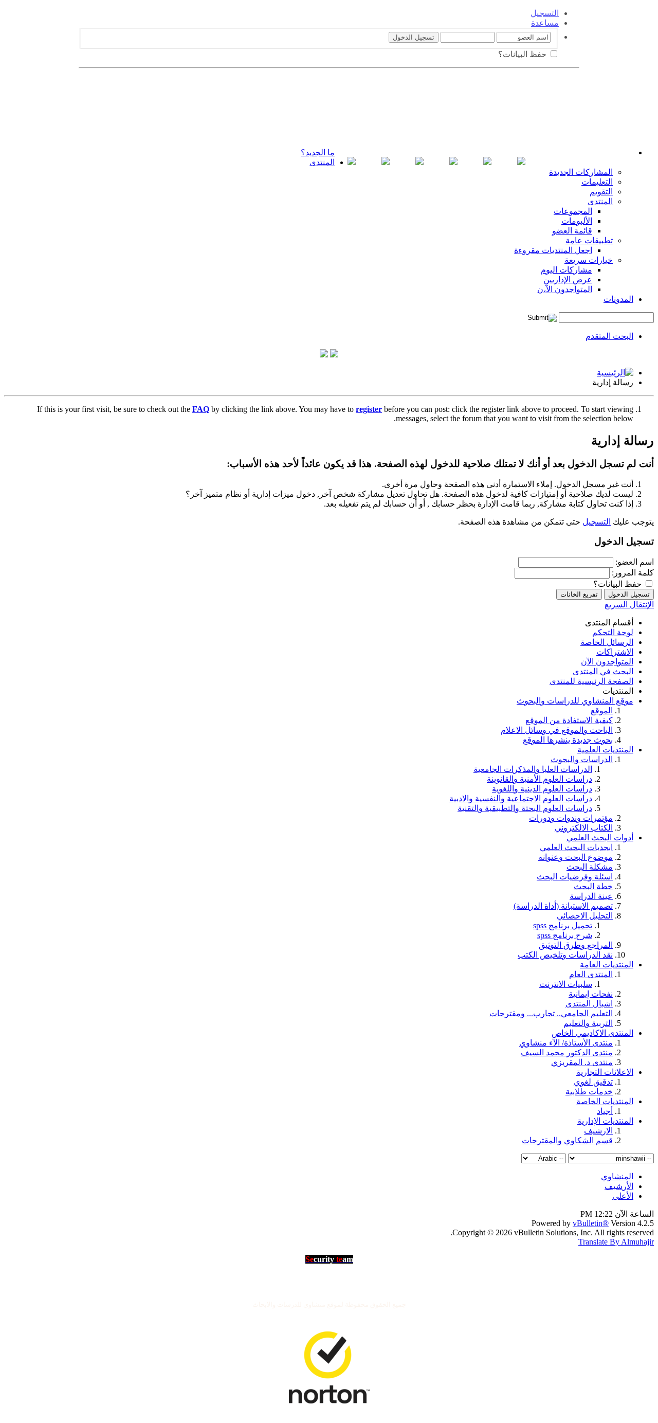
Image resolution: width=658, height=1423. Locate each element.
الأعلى (622, 1196)
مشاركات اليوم (566, 269)
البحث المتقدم (609, 336)
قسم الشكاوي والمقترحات (567, 1140)
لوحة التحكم (612, 632)
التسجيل (545, 13)
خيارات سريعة (588, 260)
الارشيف (598, 1130)
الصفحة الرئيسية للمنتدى (591, 681)
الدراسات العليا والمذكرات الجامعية (532, 769)
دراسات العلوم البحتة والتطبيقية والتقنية (525, 808)
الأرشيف (619, 1186)
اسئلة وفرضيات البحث (575, 876)
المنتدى (322, 162)
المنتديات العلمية (605, 749)
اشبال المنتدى (589, 1003)
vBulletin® (591, 1223)
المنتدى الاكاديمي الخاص (592, 1033)
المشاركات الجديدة (581, 172)
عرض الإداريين (567, 279)
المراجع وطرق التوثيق (576, 945)
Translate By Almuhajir (616, 1241)
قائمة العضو (572, 230)
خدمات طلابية (589, 1091)
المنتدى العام (591, 974)
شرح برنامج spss (564, 935)
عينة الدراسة (591, 896)
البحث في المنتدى (603, 671)
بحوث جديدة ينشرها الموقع (568, 739)
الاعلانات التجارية (604, 1072)
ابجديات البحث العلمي (576, 847)
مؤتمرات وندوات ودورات (571, 818)
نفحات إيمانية (591, 993)
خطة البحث (593, 886)
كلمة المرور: (633, 572)
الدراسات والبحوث (582, 759)
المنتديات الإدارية (605, 1120)
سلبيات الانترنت (565, 984)
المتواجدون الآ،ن (564, 289)
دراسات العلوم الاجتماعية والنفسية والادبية (520, 798)
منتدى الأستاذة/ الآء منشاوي (566, 1042)
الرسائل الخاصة (606, 642)
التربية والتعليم (588, 1023)
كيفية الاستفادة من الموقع (569, 720)
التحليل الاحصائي (585, 915)
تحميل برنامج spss (562, 925)
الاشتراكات (614, 651)
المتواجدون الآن (607, 661)
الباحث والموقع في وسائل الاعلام (557, 730)
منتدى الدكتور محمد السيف (567, 1052)
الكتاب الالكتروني (584, 827)
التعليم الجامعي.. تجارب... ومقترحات (551, 1013)
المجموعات (573, 211)
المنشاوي (617, 1176)
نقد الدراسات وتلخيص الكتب (565, 954)
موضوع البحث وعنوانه (575, 857)
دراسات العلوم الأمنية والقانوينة (539, 778)
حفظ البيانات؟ (523, 54)
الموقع (602, 710)
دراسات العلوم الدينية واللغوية (542, 788)
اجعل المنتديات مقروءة (553, 250)
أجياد (605, 1111)
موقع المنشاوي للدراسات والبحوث (575, 700)
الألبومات (576, 221)
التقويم (601, 191)
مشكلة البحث (589, 866)
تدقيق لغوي (593, 1081)
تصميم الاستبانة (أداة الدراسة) (563, 906)
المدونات (618, 299)
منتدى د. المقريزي (582, 1062)
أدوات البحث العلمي (599, 837)
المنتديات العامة (606, 964)
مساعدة (545, 23)
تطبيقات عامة (589, 240)
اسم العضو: (634, 561)
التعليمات (597, 181)
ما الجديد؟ (318, 152)
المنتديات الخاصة (604, 1101)
